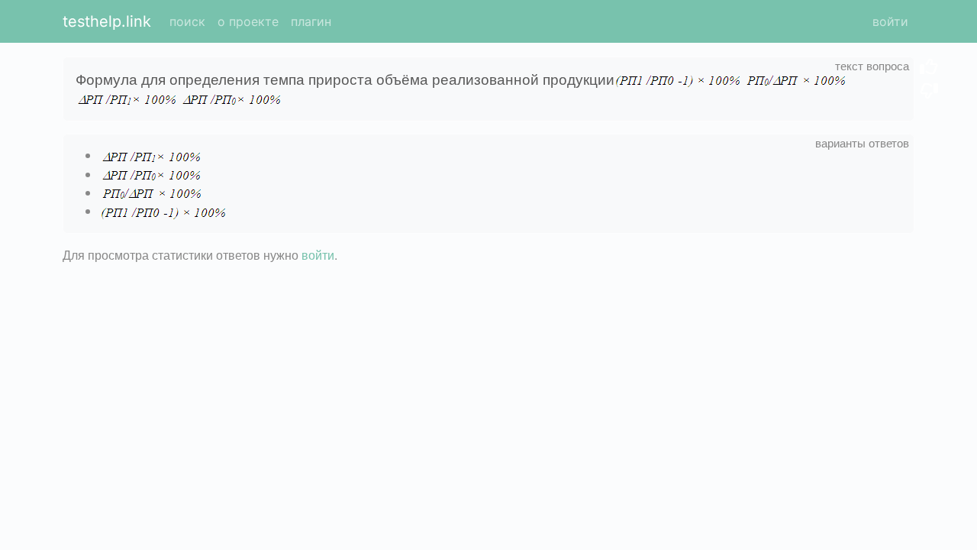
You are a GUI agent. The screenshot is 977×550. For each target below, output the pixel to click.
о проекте (248, 21)
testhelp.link (107, 21)
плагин (311, 21)
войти (890, 21)
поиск (187, 21)
